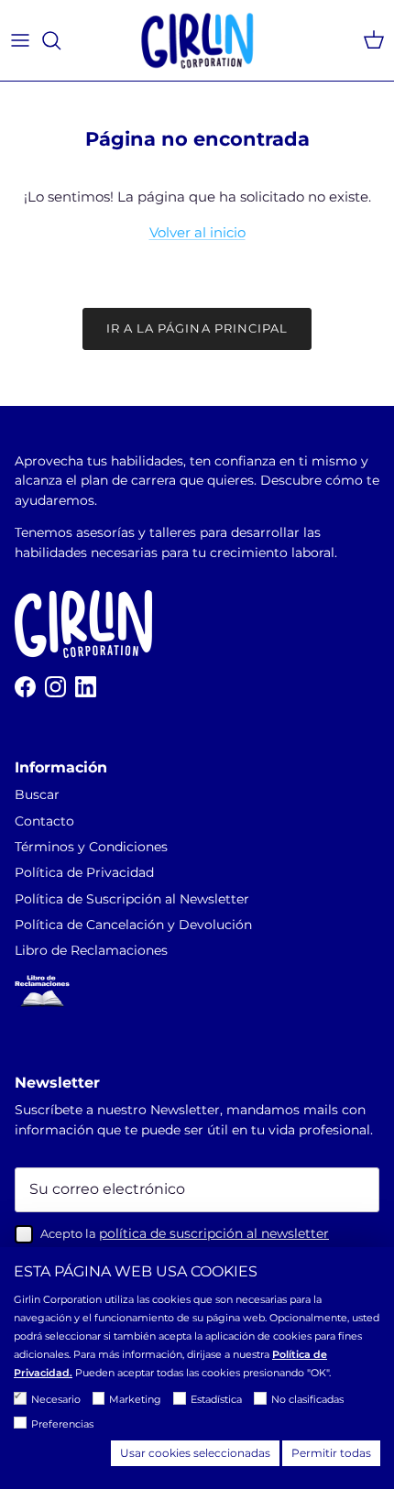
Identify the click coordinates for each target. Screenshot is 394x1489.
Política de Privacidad (84, 872)
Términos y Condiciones (91, 846)
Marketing (135, 1399)
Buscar (37, 794)
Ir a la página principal (197, 328)
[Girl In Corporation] (197, 40)
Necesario (56, 1399)
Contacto (44, 821)
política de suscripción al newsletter (214, 1233)
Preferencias (62, 1424)
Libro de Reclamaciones (91, 950)
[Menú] (20, 40)
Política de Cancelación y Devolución (133, 924)
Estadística (216, 1399)
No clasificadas (307, 1399)
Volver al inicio (197, 232)
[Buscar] (60, 40)
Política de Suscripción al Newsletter (132, 899)
